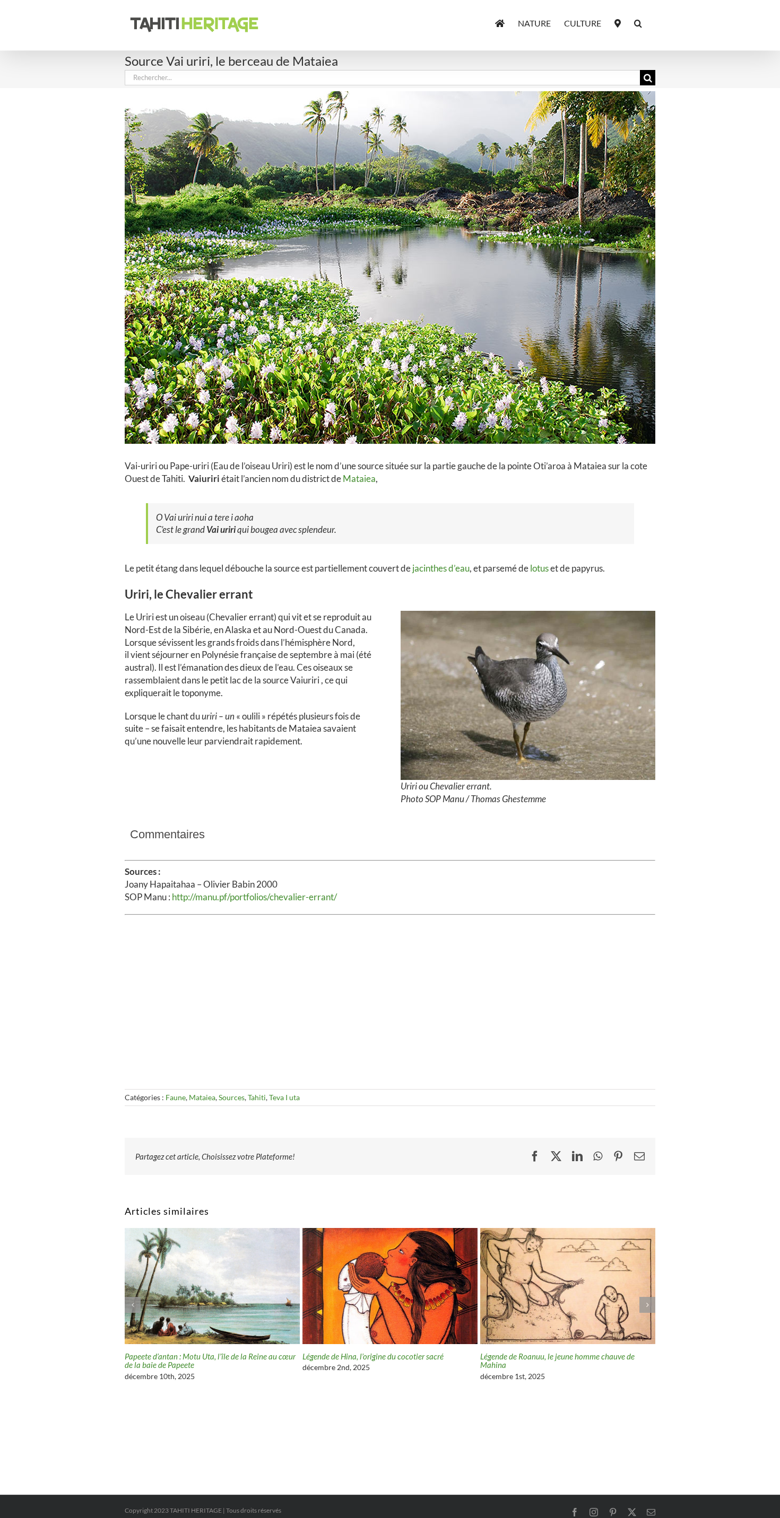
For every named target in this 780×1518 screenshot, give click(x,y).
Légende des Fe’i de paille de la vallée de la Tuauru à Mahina (209, 1361)
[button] (638, 22)
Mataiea (359, 478)
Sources (232, 1097)
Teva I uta (284, 1097)
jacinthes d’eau (441, 568)
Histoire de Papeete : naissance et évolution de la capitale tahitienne (382, 1361)
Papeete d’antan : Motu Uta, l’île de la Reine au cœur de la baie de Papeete (565, 1361)
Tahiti (257, 1097)
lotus (540, 568)
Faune (176, 1097)
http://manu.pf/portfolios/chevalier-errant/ (254, 896)
